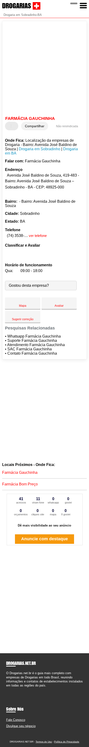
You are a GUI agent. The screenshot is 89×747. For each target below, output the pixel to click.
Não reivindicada (67, 126)
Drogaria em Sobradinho (39, 149)
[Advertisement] (44, 69)
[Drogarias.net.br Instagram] (11, 689)
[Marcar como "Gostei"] (9, 126)
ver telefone (38, 236)
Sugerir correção (22, 319)
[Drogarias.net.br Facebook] (7, 689)
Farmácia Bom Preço (20, 484)
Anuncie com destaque (44, 538)
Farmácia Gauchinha (19, 472)
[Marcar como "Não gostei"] (15, 126)
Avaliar (59, 305)
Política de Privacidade (66, 741)
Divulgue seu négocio (21, 726)
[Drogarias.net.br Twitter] (9, 689)
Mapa (22, 305)
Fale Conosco (15, 720)
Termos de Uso (44, 741)
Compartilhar (34, 126)
